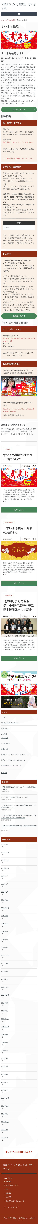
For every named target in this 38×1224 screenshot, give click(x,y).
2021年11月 (5, 987)
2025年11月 (5, 860)
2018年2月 (4, 1130)
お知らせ (8, 1181)
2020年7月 (4, 1050)
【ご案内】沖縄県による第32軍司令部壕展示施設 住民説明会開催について (18, 806)
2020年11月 (5, 1019)
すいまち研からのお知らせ (9, 723)
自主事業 (4, 734)
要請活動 (4, 773)
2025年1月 (4, 892)
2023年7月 (4, 931)
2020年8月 (4, 1042)
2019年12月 (5, 1098)
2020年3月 (4, 1074)
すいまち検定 (5, 743)
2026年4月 (4, 844)
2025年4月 (4, 884)
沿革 (7, 1189)
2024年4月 (4, 916)
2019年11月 (5, 1106)
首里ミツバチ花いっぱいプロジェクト (13, 760)
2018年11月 (5, 1122)
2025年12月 (5, 852)
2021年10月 (5, 995)
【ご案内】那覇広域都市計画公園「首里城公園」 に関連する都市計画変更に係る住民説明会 (18, 817)
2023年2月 (4, 947)
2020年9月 (4, 1035)
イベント (4, 717)
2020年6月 (4, 1058)
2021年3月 (4, 1003)
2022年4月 (4, 971)
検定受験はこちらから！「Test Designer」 (18, 142)
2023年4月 (4, 939)
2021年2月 (4, 1011)
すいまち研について (12, 1185)
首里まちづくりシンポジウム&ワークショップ (16, 754)
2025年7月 (4, 876)
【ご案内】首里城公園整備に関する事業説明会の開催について (19, 827)
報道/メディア (5, 728)
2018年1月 (4, 1138)
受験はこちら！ (19, 110)
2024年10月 (5, 908)
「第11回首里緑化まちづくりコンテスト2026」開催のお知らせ (18, 788)
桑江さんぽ (4, 749)
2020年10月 (5, 1027)
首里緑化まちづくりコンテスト (11, 765)
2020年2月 (4, 1082)
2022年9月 (4, 963)
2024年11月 (5, 900)
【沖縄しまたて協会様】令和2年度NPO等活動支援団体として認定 (18, 605)
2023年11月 (5, 924)
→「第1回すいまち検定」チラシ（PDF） (18, 158)
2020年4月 (4, 1066)
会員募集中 (9, 1193)
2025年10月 (5, 868)
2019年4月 (4, 1114)
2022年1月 (4, 979)
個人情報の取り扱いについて (15, 1201)
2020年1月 (4, 1090)
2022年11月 (5, 955)
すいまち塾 (4, 738)
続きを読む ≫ (19, 510)
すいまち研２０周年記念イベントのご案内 (14, 797)
